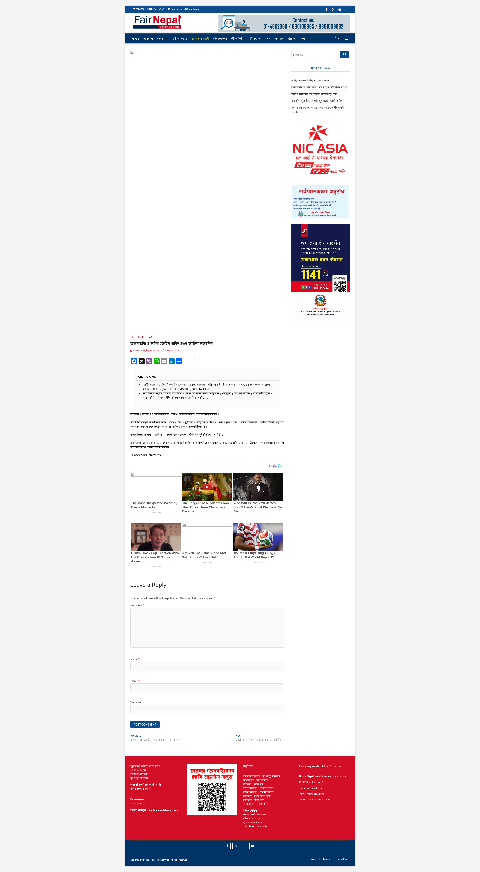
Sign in (313, 859)
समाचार (279, 38)
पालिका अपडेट (180, 38)
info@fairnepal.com (311, 787)
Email (134, 681)
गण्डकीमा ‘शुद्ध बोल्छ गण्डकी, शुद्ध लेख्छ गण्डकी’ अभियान (318, 100)
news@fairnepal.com (312, 793)
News (149, 337)
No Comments (171, 350)
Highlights (137, 337)
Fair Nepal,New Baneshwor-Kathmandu (324, 776)
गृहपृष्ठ (135, 38)
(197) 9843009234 (312, 782)
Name (134, 659)
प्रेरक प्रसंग (220, 38)
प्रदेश (160, 38)
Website (135, 702)
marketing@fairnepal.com (315, 799)
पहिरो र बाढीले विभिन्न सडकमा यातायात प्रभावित (314, 94)
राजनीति (148, 38)
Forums (326, 859)
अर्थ (268, 38)
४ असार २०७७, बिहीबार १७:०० (145, 350)
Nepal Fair (149, 859)
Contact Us (342, 859)
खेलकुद (292, 38)
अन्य (302, 38)
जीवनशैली (236, 38)
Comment (137, 605)
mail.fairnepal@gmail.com (185, 9)
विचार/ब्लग (256, 38)
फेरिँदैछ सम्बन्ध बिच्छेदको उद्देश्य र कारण (310, 80)
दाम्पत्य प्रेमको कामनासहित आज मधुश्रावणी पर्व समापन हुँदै (319, 87)
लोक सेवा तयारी (200, 38)
